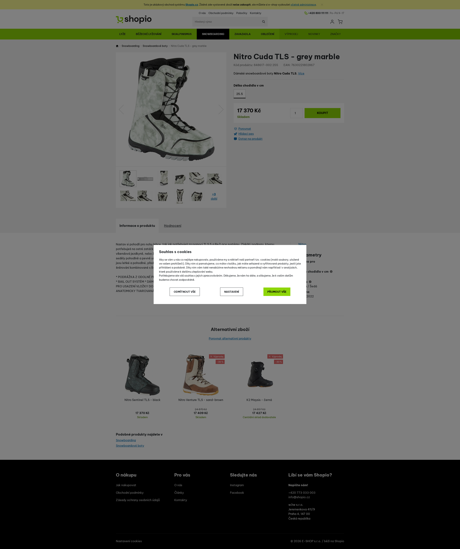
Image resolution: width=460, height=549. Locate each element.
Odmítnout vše (185, 291)
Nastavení (231, 291)
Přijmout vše (276, 291)
